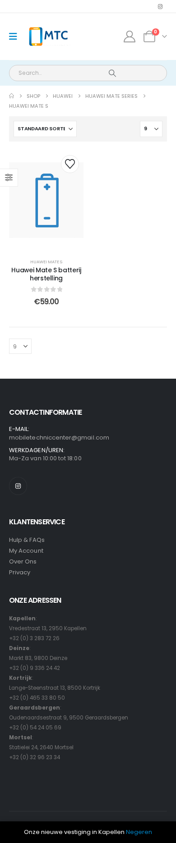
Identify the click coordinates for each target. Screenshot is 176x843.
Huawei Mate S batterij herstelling (46, 274)
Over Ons (23, 561)
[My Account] (130, 36)
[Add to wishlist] (70, 164)
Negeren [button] (139, 832)
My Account (26, 550)
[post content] (46, 200)
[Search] (112, 73)
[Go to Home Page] (11, 96)
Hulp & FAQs (27, 540)
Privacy (19, 572)
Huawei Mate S (46, 262)
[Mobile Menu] (16, 36)
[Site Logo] (48, 36)
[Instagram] (160, 6)
